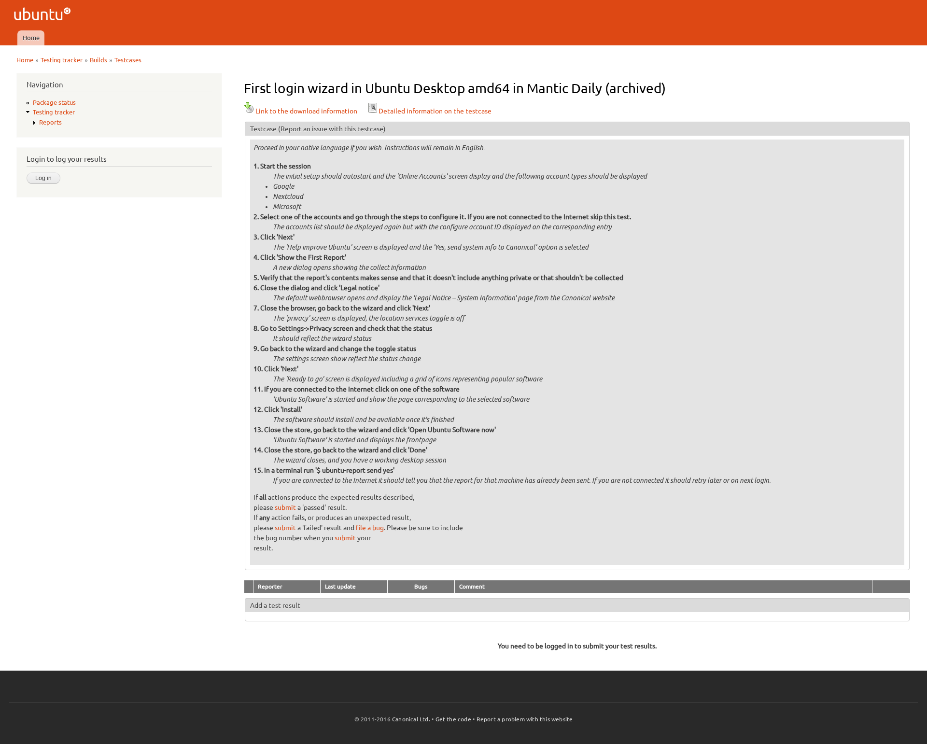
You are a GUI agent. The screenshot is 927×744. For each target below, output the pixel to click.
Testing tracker (62, 59)
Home (31, 37)
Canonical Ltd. (411, 719)
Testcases (127, 59)
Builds (98, 59)
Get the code (453, 719)
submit (285, 507)
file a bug (370, 528)
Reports (50, 122)
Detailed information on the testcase (435, 111)
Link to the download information (306, 111)
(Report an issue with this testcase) (332, 129)
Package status (54, 102)
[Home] (43, 15)
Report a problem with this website (525, 719)
